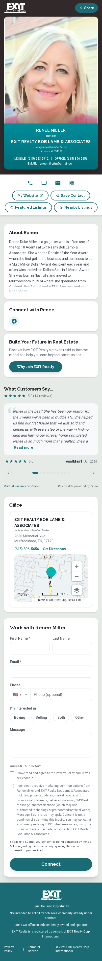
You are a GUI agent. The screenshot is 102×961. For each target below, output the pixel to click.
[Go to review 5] (51, 473)
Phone (15, 685)
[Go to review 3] (44, 473)
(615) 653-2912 (38, 158)
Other (79, 717)
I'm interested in (23, 708)
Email (16, 662)
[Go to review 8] (62, 473)
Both (61, 717)
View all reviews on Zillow (21, 486)
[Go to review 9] (65, 473)
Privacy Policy (9, 949)
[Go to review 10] (69, 473)
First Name (20, 639)
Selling (41, 717)
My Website (28, 195)
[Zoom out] (77, 576)
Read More (18, 291)
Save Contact (73, 195)
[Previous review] (8, 472)
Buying (19, 717)
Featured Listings (31, 207)
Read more (23, 447)
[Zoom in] (77, 566)
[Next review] (93, 472)
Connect (51, 864)
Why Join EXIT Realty (35, 367)
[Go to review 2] (41, 473)
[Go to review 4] (48, 473)
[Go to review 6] (55, 473)
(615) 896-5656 (77, 158)
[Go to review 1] (35, 473)
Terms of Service (34, 949)
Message (17, 730)
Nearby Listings (78, 207)
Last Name (61, 639)
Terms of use (45, 599)
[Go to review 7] (58, 473)
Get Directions (54, 549)
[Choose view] (77, 590)
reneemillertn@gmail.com (57, 163)
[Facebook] (14, 321)
